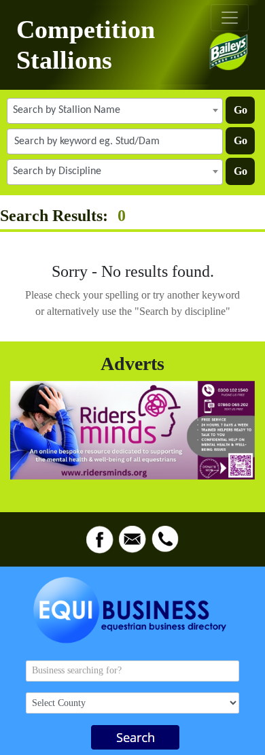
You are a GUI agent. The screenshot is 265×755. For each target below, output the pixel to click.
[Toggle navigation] (230, 17)
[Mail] (132, 539)
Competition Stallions (85, 44)
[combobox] (115, 111)
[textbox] (114, 110)
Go (240, 110)
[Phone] (165, 539)
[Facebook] (99, 539)
